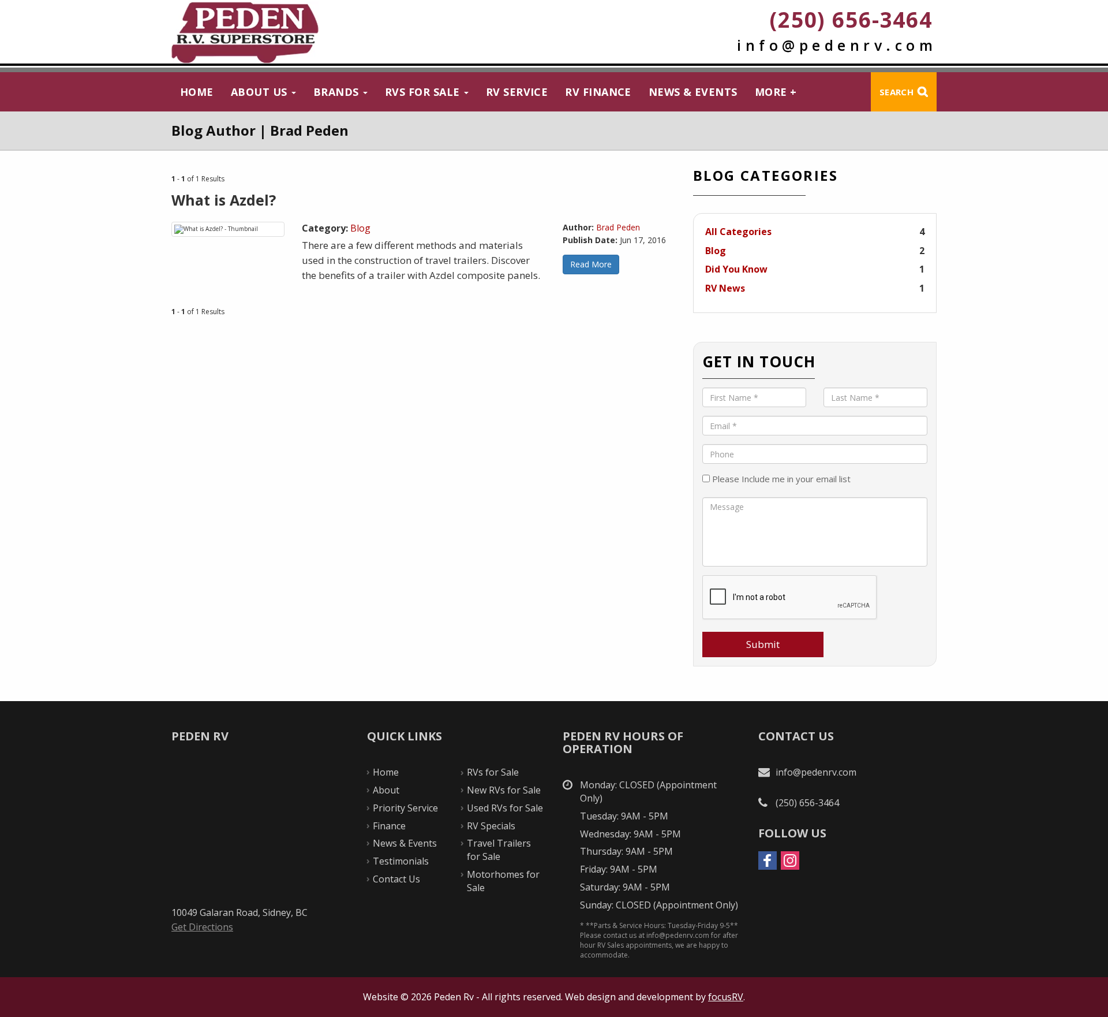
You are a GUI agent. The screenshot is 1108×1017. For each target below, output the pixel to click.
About (386, 790)
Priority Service (405, 808)
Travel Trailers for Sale (499, 850)
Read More (591, 264)
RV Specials (491, 825)
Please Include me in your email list (780, 479)
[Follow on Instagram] (790, 860)
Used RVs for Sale (505, 808)
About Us (260, 92)
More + (776, 92)
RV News (725, 288)
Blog (360, 228)
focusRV (725, 996)
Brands (337, 92)
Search (896, 92)
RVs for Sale (424, 92)
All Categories (738, 231)
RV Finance (598, 92)
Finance (389, 825)
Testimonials (401, 861)
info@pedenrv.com (837, 45)
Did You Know (736, 269)
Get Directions (202, 927)
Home (197, 92)
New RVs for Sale (504, 790)
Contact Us (396, 879)
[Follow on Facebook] (767, 860)
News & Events (693, 92)
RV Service (517, 92)
